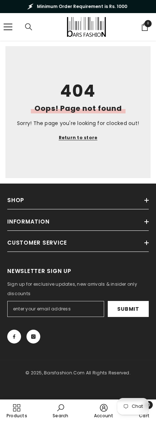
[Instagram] (33, 336)
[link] (60, 411)
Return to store (78, 137)
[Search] (28, 27)
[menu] (8, 27)
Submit (128, 309)
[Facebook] (14, 336)
